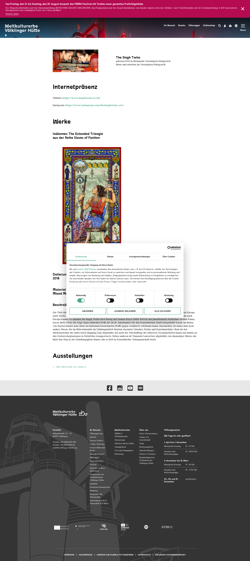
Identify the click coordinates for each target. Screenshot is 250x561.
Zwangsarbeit (120, 447)
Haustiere (94, 491)
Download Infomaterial (100, 487)
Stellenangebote (146, 447)
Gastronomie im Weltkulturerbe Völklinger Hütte (97, 477)
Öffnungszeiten (96, 434)
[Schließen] (242, 8)
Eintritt (93, 437)
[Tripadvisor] (140, 388)
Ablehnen (87, 311)
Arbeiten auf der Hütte (124, 443)
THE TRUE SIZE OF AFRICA (71, 367)
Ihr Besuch (169, 25)
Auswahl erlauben (125, 311)
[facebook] (109, 388)
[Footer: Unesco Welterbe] (125, 527)
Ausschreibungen (146, 450)
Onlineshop (209, 25)
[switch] (110, 300)
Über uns (143, 430)
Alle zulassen (162, 311)
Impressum (69, 555)
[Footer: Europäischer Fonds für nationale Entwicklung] (61, 527)
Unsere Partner (96, 441)
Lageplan (94, 484)
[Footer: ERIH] (146, 527)
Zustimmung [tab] (81, 256)
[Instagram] (120, 388)
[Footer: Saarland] (104, 527)
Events (181, 25)
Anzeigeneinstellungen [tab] (139, 256)
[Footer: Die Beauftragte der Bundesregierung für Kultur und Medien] (82, 527)
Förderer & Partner (147, 454)
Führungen (194, 25)
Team (141, 443)
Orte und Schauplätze (124, 450)
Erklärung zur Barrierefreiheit (170, 555)
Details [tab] (110, 256)
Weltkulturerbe (122, 430)
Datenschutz (144, 555)
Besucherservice (97, 454)
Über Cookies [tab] (169, 256)
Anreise (93, 465)
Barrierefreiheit (96, 461)
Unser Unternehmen (148, 434)
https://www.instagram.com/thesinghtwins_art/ (94, 105)
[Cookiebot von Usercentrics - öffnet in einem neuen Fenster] (169, 248)
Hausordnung (85, 555)
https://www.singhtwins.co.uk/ (81, 98)
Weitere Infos (12, 14)
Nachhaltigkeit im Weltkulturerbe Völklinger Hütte (147, 460)
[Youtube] (130, 388)
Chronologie (120, 440)
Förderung (119, 454)
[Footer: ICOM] (167, 527)
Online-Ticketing (97, 444)
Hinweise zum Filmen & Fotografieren (115, 555)
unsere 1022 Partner (86, 269)
